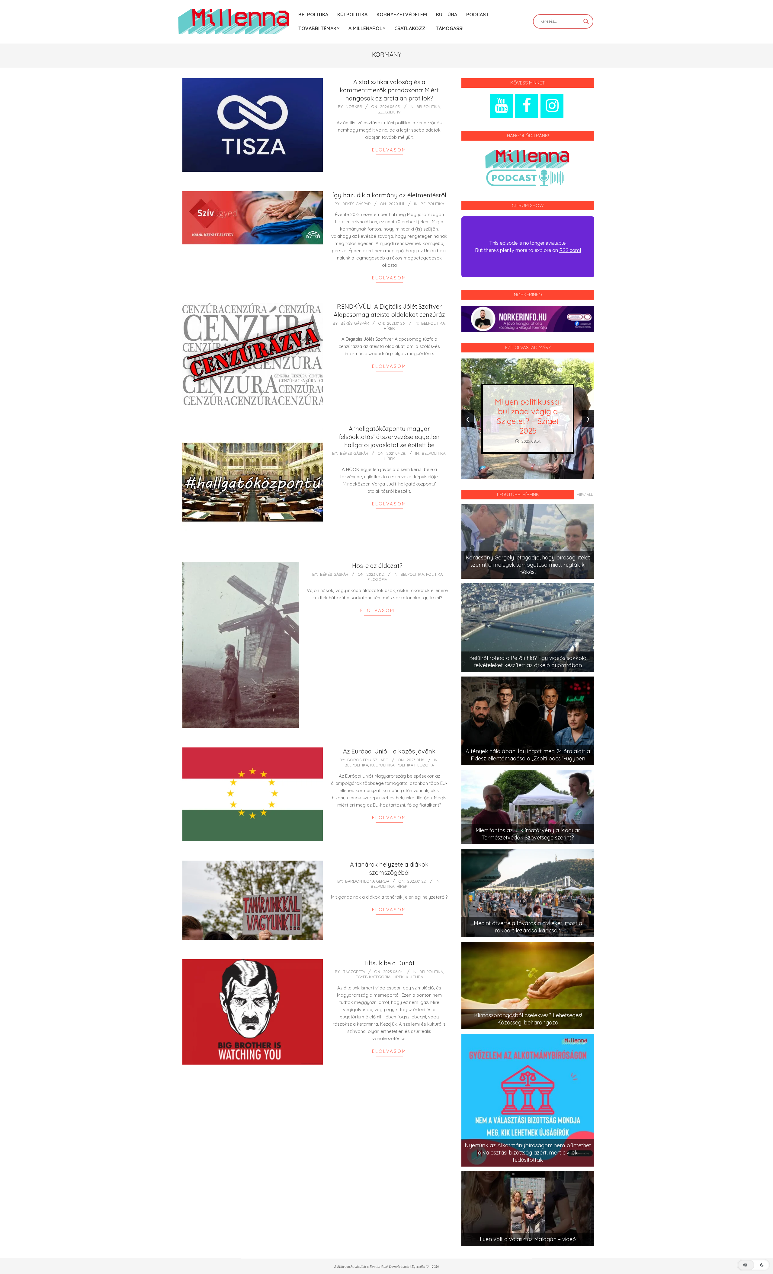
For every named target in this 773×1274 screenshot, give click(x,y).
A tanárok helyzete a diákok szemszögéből (389, 868)
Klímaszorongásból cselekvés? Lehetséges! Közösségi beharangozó (528, 1019)
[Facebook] (526, 106)
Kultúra (414, 976)
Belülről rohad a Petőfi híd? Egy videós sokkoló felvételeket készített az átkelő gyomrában (527, 662)
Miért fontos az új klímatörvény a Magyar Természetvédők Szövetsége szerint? (528, 834)
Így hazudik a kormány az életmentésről (389, 195)
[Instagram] (551, 106)
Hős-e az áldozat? (377, 565)
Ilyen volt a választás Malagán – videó (528, 1239)
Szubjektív (389, 112)
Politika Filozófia (415, 765)
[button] (753, 1265)
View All (585, 494)
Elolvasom (389, 150)
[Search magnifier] (586, 21)
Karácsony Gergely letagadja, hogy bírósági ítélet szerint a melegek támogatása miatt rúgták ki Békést (528, 564)
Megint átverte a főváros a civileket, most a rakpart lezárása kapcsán (528, 927)
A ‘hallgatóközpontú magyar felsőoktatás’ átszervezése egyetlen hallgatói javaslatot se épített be (389, 436)
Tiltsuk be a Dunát (389, 963)
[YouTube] (501, 106)
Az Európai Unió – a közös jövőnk (389, 751)
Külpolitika (382, 765)
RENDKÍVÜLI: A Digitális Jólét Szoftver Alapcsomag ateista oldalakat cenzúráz (389, 310)
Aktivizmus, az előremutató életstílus (528, 416)
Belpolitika (428, 106)
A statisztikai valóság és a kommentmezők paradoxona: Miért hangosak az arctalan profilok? (389, 90)
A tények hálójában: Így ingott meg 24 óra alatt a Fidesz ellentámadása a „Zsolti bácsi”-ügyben (528, 755)
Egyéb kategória (373, 976)
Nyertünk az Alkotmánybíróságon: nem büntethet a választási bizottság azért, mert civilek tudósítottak (528, 1152)
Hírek (389, 328)
